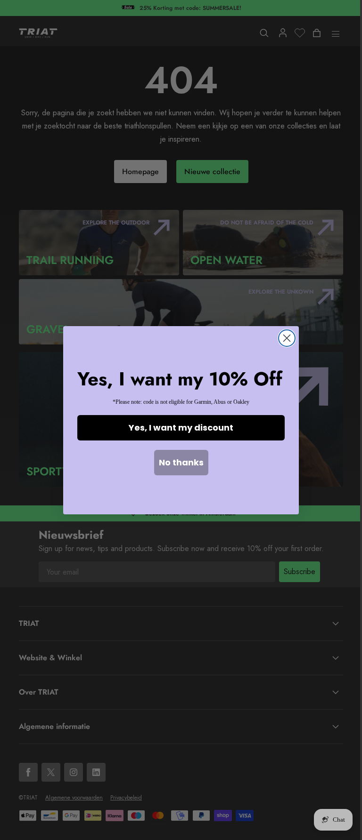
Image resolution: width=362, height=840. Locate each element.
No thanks (181, 462)
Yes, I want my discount (181, 427)
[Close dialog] (287, 338)
